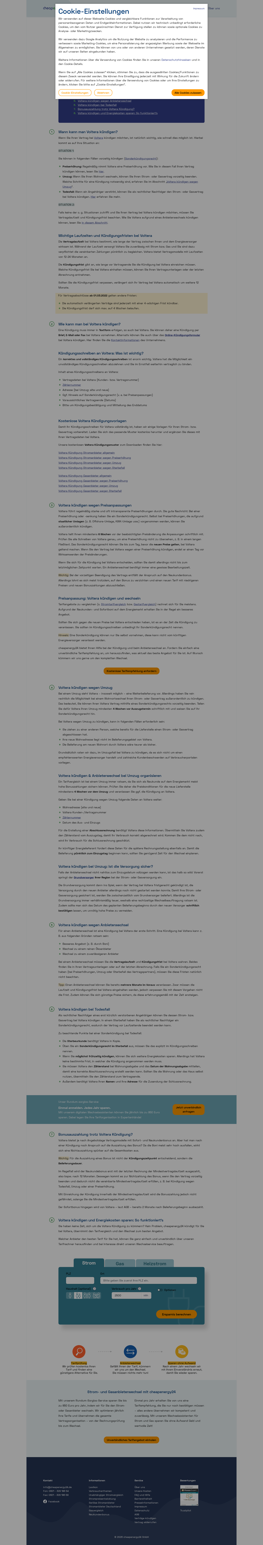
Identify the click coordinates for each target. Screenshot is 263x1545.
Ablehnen (103, 92)
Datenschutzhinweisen (176, 59)
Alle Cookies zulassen (188, 92)
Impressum (199, 8)
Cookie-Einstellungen (74, 92)
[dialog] (131, 51)
